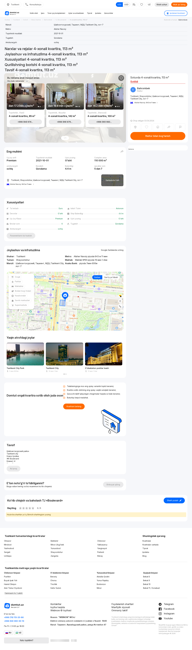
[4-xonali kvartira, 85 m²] (26, 114)
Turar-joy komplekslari (56, 13)
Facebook (169, 608)
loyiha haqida (57, 607)
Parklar (18, 281)
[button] (64, 374)
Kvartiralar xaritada (150, 545)
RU (10, 633)
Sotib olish (34, 13)
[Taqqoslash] (135, 127)
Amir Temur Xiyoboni (13, 588)
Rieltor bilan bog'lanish (157, 136)
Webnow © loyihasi (60, 610)
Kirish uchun (162, 4)
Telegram (168, 604)
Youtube (168, 618)
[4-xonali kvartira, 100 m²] (104, 114)
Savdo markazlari (22, 300)
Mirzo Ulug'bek (57, 545)
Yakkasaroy (102, 545)
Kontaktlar (55, 604)
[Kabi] (121, 78)
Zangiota (54, 556)
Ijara (42, 13)
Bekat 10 (146, 584)
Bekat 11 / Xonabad (151, 588)
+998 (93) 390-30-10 (14, 621)
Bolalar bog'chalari (23, 291)
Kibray (100, 556)
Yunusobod (55, 548)
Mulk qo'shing (179, 4)
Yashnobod (9, 548)
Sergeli (7, 552)
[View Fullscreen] (120, 326)
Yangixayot (102, 548)
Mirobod (7, 545)
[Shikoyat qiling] (180, 127)
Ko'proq (13, 468)
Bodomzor (101, 584)
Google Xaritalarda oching (112, 250)
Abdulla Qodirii (103, 576)
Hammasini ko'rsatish (14, 593)
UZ (149, 4)
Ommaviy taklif (119, 610)
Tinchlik (53, 584)
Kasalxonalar (20, 295)
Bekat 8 (146, 576)
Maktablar (19, 286)
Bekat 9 (146, 580)
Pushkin (7, 576)
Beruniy (53, 576)
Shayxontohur (57, 552)
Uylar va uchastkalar (76, 13)
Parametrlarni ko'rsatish (21, 236)
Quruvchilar (108, 13)
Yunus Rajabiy (103, 580)
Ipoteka (98, 13)
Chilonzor (101, 541)
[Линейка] (120, 306)
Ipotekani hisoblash (177, 13)
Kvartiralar (146, 541)
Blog (144, 556)
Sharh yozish (172, 500)
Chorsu (53, 580)
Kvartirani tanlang (74, 406)
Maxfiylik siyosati (120, 607)
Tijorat (89, 13)
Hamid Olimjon (10, 584)
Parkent (100, 552)
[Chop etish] (158, 127)
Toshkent (15, 4)
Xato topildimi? (26, 640)
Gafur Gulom (55, 588)
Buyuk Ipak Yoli (10, 580)
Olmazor (7, 541)
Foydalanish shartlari (122, 604)
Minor (99, 588)
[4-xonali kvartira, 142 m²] (65, 114)
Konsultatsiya (35, 4)
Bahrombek (183, 20)
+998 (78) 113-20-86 (14, 617)
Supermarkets (21, 305)
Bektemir (54, 541)
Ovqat (17, 277)
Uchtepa (7, 556)
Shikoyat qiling (113, 484)
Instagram (168, 613)
